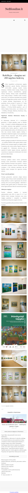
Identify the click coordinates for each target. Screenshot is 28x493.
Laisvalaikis (14, 73)
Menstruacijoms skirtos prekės (8, 459)
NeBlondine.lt (14, 9)
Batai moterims (5, 468)
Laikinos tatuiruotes (6, 471)
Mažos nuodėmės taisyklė (7, 464)
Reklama (9, 1)
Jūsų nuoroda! (6, 474)
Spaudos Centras (9, 406)
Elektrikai (3, 473)
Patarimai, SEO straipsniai (7, 466)
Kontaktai (3, 1)
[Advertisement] (14, 37)
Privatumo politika (14, 492)
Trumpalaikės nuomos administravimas (10, 469)
